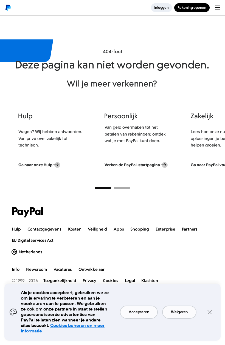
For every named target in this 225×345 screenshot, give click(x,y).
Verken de (132, 164)
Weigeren (179, 312)
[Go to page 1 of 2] (103, 188)
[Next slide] (213, 141)
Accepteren (139, 312)
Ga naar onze (35, 164)
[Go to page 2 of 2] (122, 188)
